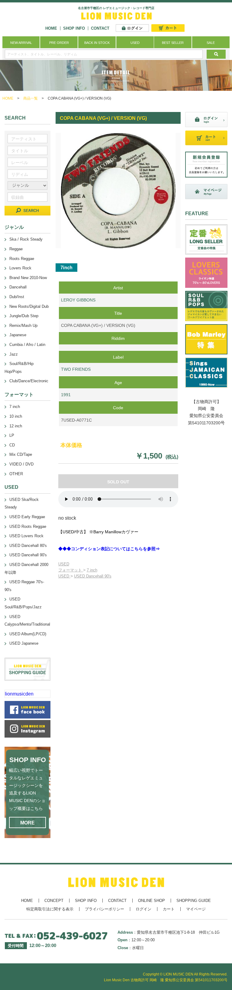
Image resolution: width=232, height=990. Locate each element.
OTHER (16, 474)
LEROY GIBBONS (78, 300)
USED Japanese (23, 643)
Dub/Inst (16, 296)
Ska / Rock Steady (26, 239)
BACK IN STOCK (97, 42)
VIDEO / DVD (21, 464)
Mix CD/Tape (20, 454)
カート (169, 909)
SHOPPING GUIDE (193, 901)
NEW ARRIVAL (21, 42)
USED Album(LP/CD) (27, 634)
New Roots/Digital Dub (29, 306)
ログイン (143, 909)
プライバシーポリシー (104, 909)
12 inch (15, 426)
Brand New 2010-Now (28, 277)
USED (135, 42)
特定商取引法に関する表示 (49, 909)
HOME (51, 28)
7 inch (92, 570)
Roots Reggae (21, 258)
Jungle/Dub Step (23, 316)
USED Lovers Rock (26, 536)
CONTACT (100, 28)
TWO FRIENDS (76, 369)
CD (12, 445)
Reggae (16, 249)
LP (11, 435)
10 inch (15, 416)
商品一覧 (30, 98)
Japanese (17, 335)
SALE (211, 42)
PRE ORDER (59, 42)
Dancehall (18, 287)
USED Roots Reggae (27, 526)
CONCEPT (53, 901)
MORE (27, 822)
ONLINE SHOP (151, 901)
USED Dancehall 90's (92, 576)
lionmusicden (19, 693)
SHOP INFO (74, 28)
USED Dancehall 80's (28, 545)
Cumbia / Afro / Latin (27, 344)
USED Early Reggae (27, 517)
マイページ (196, 909)
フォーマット (70, 570)
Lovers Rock (20, 268)
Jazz (13, 354)
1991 (66, 394)
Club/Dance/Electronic (28, 381)
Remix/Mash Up (23, 325)
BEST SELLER (173, 42)
